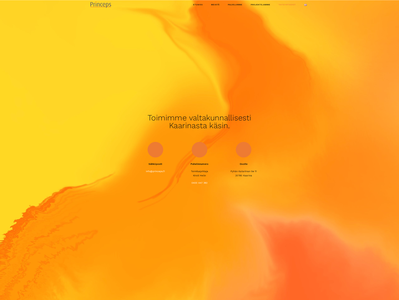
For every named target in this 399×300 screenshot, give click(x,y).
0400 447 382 (199, 182)
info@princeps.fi (155, 171)
